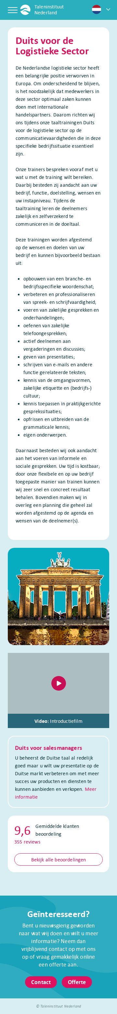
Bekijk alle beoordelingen (58, 859)
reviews (27, 841)
